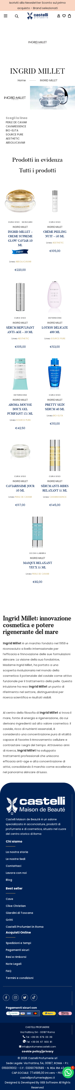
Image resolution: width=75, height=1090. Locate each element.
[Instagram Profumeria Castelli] (16, 1000)
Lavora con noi (16, 873)
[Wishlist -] (64, 16)
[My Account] (58, 16)
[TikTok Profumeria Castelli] (35, 1000)
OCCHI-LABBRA (37, 553)
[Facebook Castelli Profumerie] (7, 1000)
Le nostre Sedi (15, 859)
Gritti (9, 920)
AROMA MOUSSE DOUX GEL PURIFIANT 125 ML (20, 409)
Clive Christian (16, 906)
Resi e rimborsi (16, 957)
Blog (9, 880)
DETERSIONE (55, 318)
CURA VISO (14, 222)
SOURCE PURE (14, 134)
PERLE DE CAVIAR (16, 122)
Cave (9, 899)
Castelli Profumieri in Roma (24, 927)
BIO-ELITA (12, 130)
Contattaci (13, 866)
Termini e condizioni (19, 978)
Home (22, 80)
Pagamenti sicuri (17, 950)
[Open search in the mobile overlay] (17, 16)
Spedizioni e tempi (18, 943)
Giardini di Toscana (19, 913)
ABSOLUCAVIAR (15, 143)
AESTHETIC (13, 138)
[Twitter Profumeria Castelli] (25, 1000)
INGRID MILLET (20, 227)
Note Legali (13, 964)
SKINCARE (27, 222)
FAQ (8, 971)
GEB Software (49, 1082)
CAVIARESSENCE (16, 126)
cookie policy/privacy (37, 1051)
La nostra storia (17, 852)
